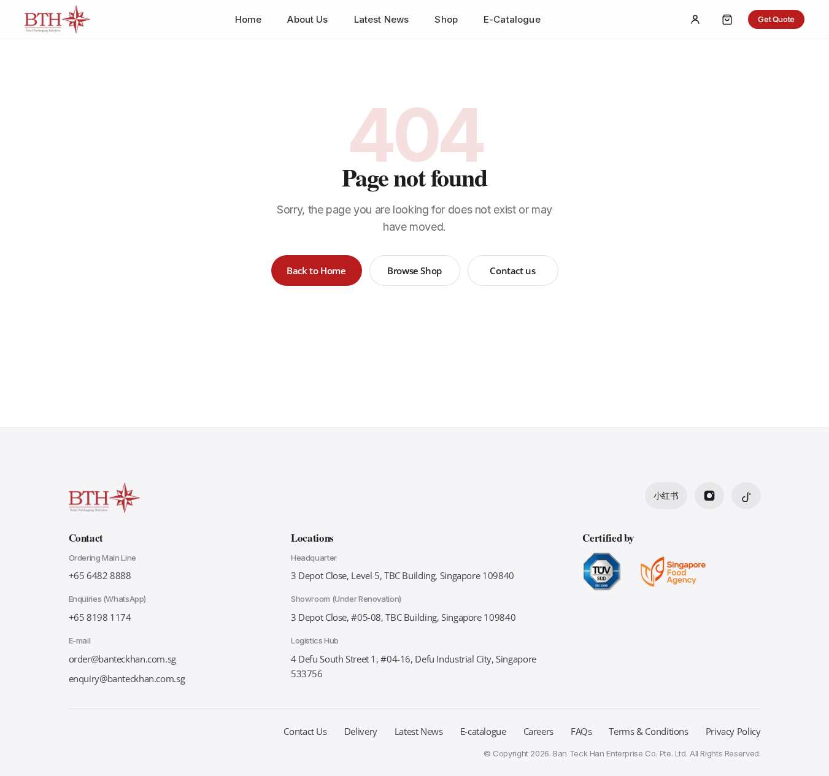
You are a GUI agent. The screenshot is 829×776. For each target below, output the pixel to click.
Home (248, 19)
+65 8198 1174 (100, 617)
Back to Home (316, 270)
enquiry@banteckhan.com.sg (127, 678)
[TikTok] (746, 495)
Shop (446, 19)
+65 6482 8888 (100, 575)
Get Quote (776, 19)
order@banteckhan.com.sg (122, 659)
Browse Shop (414, 270)
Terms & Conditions (648, 731)
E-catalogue (483, 731)
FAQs (581, 731)
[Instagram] (709, 495)
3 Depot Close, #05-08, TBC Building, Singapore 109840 (403, 617)
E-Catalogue (512, 19)
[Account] (695, 20)
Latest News (381, 19)
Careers (538, 731)
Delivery (360, 731)
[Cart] (727, 20)
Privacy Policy (733, 731)
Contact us (512, 270)
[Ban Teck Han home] (58, 19)
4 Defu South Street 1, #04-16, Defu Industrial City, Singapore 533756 (413, 666)
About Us (307, 19)
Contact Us (304, 731)
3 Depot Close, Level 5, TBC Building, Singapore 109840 (402, 575)
